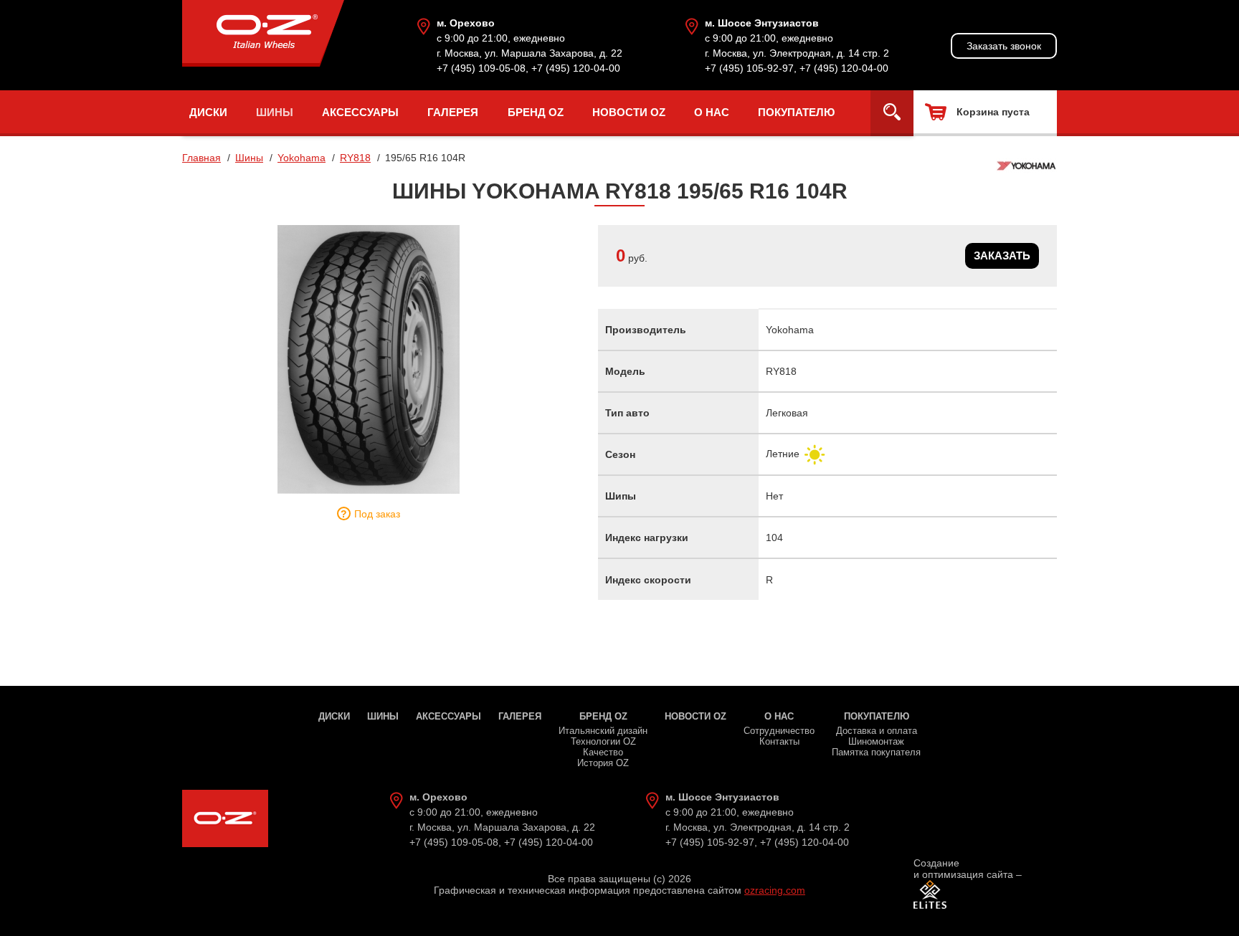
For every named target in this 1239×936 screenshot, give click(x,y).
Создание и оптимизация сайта (963, 868)
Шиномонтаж (876, 741)
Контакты (779, 741)
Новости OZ (628, 112)
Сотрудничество (779, 730)
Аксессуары (360, 112)
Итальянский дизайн (603, 730)
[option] (368, 359)
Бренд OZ (536, 112)
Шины (274, 112)
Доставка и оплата (876, 730)
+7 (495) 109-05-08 (481, 68)
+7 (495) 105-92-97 (749, 68)
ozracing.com (774, 890)
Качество (603, 752)
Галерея (452, 112)
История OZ (603, 763)
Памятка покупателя (876, 752)
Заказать (1002, 255)
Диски (208, 112)
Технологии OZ (603, 741)
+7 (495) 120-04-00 (575, 68)
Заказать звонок (1004, 46)
